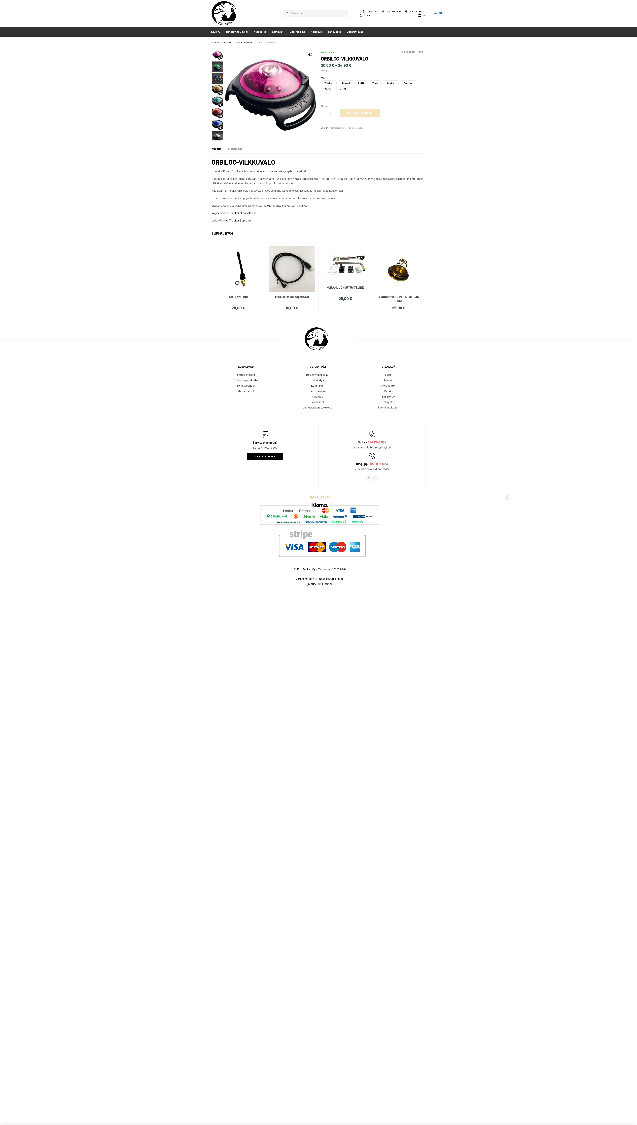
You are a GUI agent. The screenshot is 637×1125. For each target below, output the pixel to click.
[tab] (216, 149)
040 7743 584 (377, 442)
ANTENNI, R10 (238, 297)
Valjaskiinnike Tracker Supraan (231, 220)
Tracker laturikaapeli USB (292, 297)
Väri (323, 77)
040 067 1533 (379, 464)
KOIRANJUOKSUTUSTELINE (345, 287)
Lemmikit (228, 42)
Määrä (324, 105)
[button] (310, 54)
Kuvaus (216, 149)
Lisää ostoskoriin (361, 112)
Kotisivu (216, 42)
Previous (214, 142)
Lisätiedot (235, 149)
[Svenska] (440, 13)
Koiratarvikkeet (245, 42)
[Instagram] (375, 477)
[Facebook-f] (368, 477)
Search (344, 13)
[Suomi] (435, 13)
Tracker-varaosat (356, 127)
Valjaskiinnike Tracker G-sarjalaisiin (234, 213)
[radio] (329, 82)
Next (219, 142)
